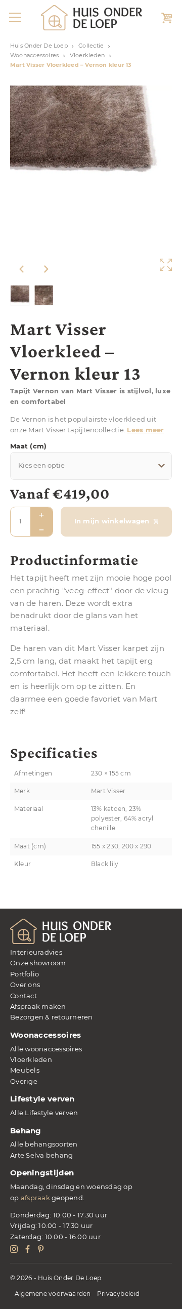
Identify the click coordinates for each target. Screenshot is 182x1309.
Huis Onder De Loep (39, 46)
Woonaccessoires (34, 55)
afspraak (35, 1198)
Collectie (91, 46)
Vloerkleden (87, 55)
